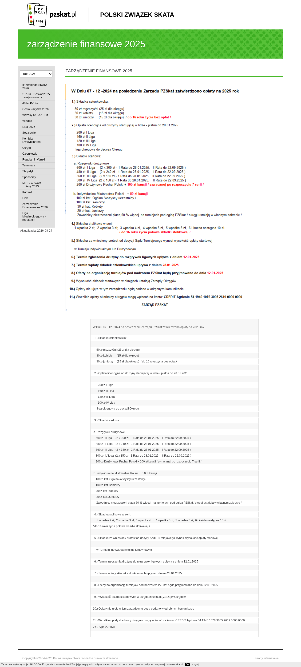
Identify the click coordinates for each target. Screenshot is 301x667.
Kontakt (27, 192)
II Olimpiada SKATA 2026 (34, 86)
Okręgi (26, 147)
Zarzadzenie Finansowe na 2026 (35, 205)
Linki (25, 198)
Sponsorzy (29, 177)
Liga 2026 (28, 127)
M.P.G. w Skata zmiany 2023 (31, 184)
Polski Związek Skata (137, 14)
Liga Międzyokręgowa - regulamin (34, 216)
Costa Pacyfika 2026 (35, 109)
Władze (27, 121)
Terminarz (28, 165)
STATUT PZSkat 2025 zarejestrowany (36, 95)
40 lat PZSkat (30, 103)
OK (188, 664)
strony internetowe (267, 658)
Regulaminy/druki (33, 159)
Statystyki (28, 171)
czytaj (195, 664)
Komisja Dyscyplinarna (31, 140)
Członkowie (29, 153)
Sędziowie (29, 132)
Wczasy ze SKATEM (35, 115)
